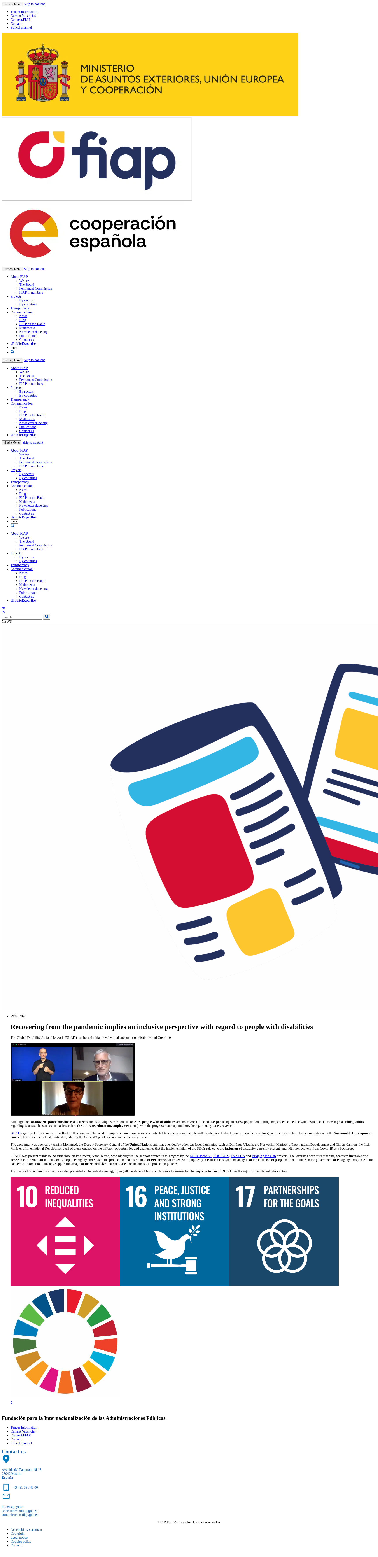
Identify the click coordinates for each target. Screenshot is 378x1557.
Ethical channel (21, 27)
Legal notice (19, 1537)
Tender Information (23, 12)
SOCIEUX (221, 1156)
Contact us (26, 340)
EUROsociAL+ (201, 1156)
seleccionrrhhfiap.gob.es (19, 1511)
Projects (15, 296)
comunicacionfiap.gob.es (20, 1515)
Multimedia (27, 328)
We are (24, 280)
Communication (21, 312)
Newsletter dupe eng (33, 332)
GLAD (15, 1133)
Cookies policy (20, 1541)
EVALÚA (238, 1156)
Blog (22, 320)
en (3, 608)
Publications (27, 336)
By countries (28, 304)
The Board (26, 284)
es (3, 612)
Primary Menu (12, 4)
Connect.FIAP (20, 19)
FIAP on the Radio (32, 324)
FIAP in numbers (31, 292)
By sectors (26, 300)
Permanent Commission (35, 288)
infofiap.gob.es (13, 1507)
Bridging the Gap (264, 1156)
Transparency (19, 308)
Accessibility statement (26, 1529)
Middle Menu (12, 442)
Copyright (17, 1533)
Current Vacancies (23, 16)
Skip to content (34, 4)
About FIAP (19, 276)
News (23, 316)
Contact (15, 23)
